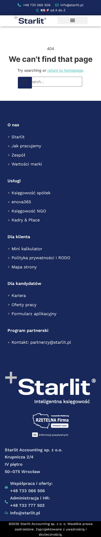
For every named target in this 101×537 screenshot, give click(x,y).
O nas (13, 124)
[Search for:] (50, 82)
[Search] (25, 82)
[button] (73, 20)
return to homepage (65, 70)
